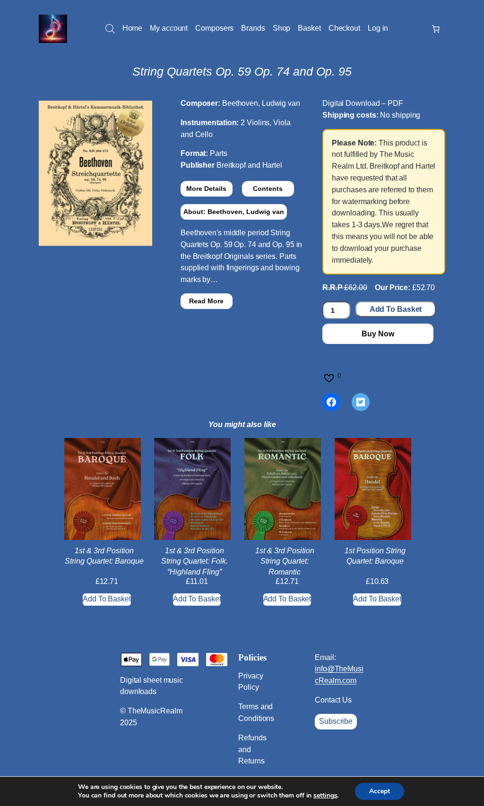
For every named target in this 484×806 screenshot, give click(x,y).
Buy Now (378, 334)
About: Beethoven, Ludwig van (233, 211)
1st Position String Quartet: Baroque (375, 556)
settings (325, 795)
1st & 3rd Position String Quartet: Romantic (284, 561)
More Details (206, 188)
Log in (378, 28)
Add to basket (396, 309)
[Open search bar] (110, 29)
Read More (206, 301)
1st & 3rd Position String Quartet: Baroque (104, 556)
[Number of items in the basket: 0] (435, 28)
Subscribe (336, 721)
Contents (268, 188)
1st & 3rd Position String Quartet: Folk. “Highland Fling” (194, 561)
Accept (379, 791)
